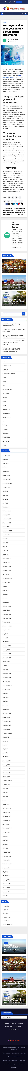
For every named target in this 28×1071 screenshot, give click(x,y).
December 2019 (7, 721)
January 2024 (6, 562)
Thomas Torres (14, 39)
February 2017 (7, 852)
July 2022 (5, 634)
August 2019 (6, 737)
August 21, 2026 (9, 966)
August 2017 (6, 832)
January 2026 (6, 475)
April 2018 (5, 800)
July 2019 (5, 741)
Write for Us (6, 920)
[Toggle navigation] (13, 14)
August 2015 (6, 891)
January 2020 (6, 717)
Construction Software (9, 373)
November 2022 (7, 618)
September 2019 (7, 733)
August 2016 (6, 868)
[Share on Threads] (15, 201)
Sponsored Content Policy (9, 1064)
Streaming (5, 429)
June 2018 (5, 792)
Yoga (4, 445)
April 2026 (5, 467)
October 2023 (6, 574)
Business (5, 369)
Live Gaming (6, 409)
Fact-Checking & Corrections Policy (10, 1060)
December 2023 (7, 566)
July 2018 (5, 788)
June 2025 (5, 495)
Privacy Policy (6, 917)
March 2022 (6, 642)
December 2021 (7, 653)
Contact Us (6, 906)
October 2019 (6, 729)
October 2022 (6, 622)
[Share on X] (12, 197)
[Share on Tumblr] (12, 201)
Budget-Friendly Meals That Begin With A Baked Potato (14, 268)
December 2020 (7, 673)
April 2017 (5, 848)
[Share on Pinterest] (4, 201)
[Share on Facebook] (9, 197)
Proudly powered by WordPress (10, 1047)
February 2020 (7, 713)
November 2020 (7, 677)
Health (4, 22)
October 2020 (6, 681)
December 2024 (7, 519)
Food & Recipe (7, 393)
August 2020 (6, 689)
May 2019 (5, 749)
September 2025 (7, 483)
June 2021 (5, 669)
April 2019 (5, 753)
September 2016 (7, 864)
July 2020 (5, 693)
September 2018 (7, 780)
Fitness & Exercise (8, 389)
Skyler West (16, 271)
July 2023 (5, 586)
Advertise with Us (7, 924)
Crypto (4, 377)
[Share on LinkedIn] (16, 197)
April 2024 (5, 550)
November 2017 (7, 820)
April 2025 (5, 503)
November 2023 (7, 570)
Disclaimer (6, 913)
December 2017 (7, 816)
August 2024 (6, 534)
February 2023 (7, 606)
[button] (23, 13)
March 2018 (6, 804)
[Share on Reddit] (8, 201)
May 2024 (5, 546)
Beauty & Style (7, 365)
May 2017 (5, 844)
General (5, 397)
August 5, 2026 (9, 985)
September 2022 (7, 626)
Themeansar (14, 1049)
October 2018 (6, 776)
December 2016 (7, 856)
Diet (4, 385)
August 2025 (6, 487)
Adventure (5, 361)
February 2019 (7, 761)
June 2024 (5, 542)
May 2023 (5, 594)
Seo (4, 421)
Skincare (5, 425)
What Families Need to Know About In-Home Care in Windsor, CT (14, 285)
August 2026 (6, 455)
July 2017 (5, 836)
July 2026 (5, 459)
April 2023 (5, 598)
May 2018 (5, 796)
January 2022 (6, 649)
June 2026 (5, 463)
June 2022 (5, 638)
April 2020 (5, 705)
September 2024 (7, 530)
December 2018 (7, 768)
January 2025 (6, 515)
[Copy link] (20, 201)
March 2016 (6, 876)
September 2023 (7, 578)
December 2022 (7, 614)
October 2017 (6, 824)
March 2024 (6, 554)
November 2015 (7, 884)
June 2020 (5, 697)
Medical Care (6, 413)
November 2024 (7, 523)
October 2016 (6, 860)
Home (4, 405)
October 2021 (6, 661)
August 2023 (6, 582)
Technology (6, 433)
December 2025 (7, 479)
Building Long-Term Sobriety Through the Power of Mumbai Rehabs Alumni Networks (14, 342)
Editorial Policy (17, 1056)
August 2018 (6, 784)
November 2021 (7, 657)
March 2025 (6, 507)
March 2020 (6, 709)
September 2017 (7, 828)
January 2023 (6, 610)
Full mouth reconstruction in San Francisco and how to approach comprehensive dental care (11, 349)
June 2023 (5, 590)
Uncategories (6, 437)
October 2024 (6, 527)
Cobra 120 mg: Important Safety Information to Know (13, 947)
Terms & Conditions (20, 1064)
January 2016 (6, 880)
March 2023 (6, 602)
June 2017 (5, 840)
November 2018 (7, 772)
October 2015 (6, 887)
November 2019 (7, 725)
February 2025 (7, 511)
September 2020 (7, 685)
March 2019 (6, 757)
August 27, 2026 (9, 949)
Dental (4, 381)
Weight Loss (6, 441)
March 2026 (6, 471)
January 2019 (6, 765)
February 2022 (7, 646)
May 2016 (5, 872)
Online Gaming (7, 417)
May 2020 (5, 701)
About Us (5, 909)
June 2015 (5, 895)
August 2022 (6, 630)
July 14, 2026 (8, 1002)
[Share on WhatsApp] (19, 197)
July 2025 (5, 491)
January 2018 (6, 812)
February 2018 (7, 808)
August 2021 (6, 665)
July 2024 (5, 538)
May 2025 (5, 499)
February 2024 (7, 558)
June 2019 (5, 745)
